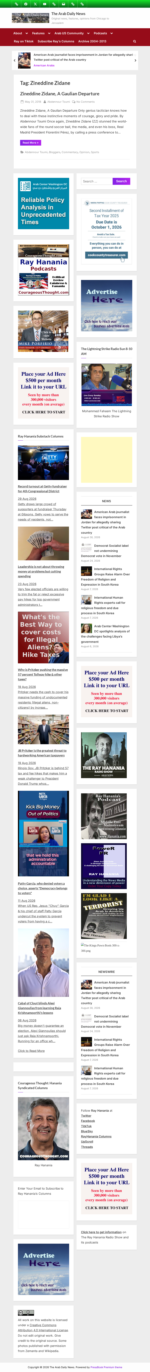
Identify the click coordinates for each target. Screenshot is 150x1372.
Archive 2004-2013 (92, 41)
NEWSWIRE (106, 972)
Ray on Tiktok (23, 41)
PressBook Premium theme (106, 1367)
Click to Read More (31, 1051)
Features (38, 33)
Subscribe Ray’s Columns (56, 41)
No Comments (85, 102)
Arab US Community (69, 33)
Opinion (84, 152)
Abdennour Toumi (58, 101)
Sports (95, 152)
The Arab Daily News (68, 13)
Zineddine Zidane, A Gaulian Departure (59, 93)
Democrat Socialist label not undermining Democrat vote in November (105, 551)
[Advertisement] (106, 460)
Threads (87, 1147)
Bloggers (54, 152)
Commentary (70, 152)
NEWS (106, 501)
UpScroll (87, 1141)
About (17, 33)
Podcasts (100, 33)
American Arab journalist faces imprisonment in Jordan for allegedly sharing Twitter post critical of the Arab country (85, 57)
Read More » (32, 143)
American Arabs (44, 65)
